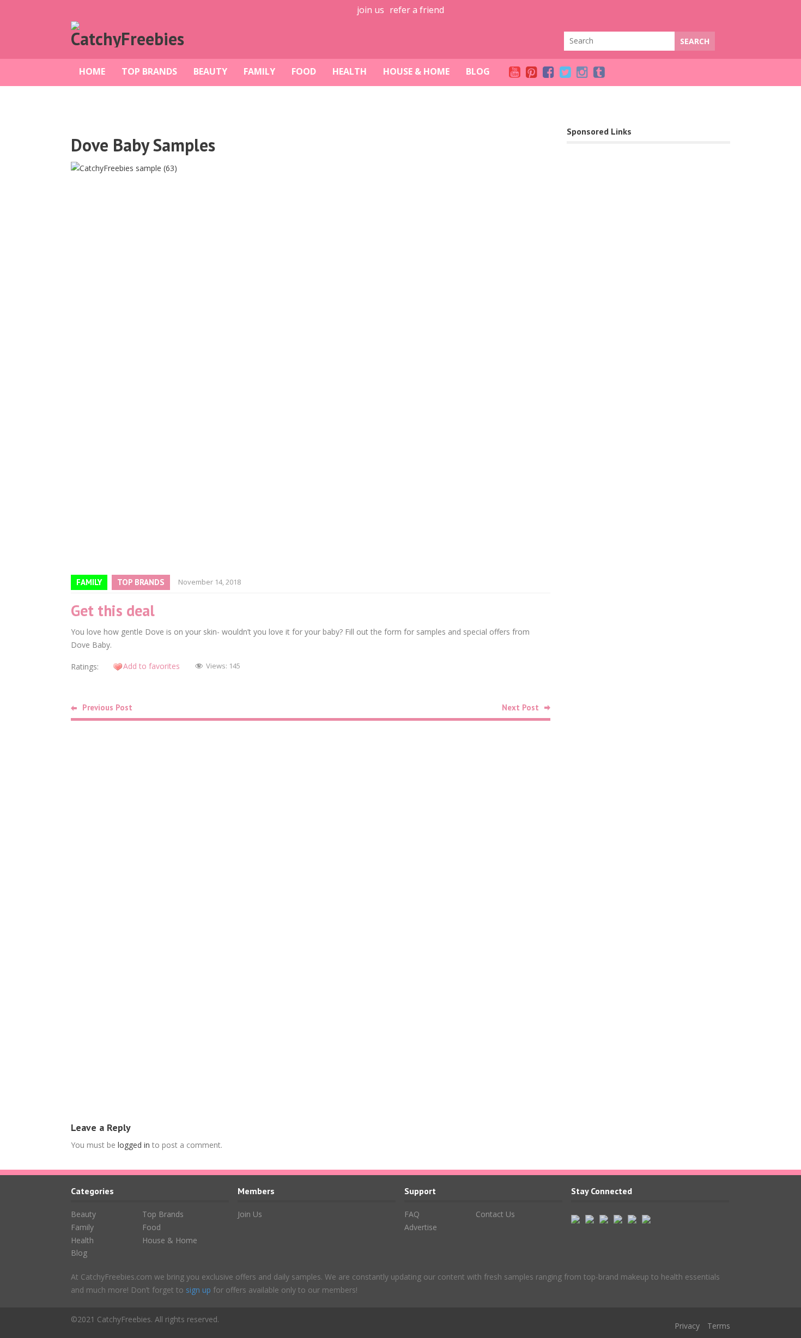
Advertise (420, 1227)
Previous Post (107, 707)
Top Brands (149, 71)
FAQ (412, 1214)
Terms (718, 1326)
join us (370, 10)
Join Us (250, 1214)
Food (304, 71)
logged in (134, 1145)
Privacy (687, 1326)
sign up (198, 1290)
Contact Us (495, 1214)
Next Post (520, 707)
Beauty (210, 71)
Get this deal (113, 610)
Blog (478, 71)
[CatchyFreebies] (130, 38)
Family (259, 71)
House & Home (416, 71)
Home (92, 71)
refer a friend (417, 10)
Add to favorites (151, 666)
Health (349, 71)
